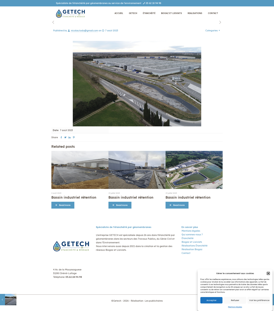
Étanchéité (188, 238)
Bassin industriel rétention (73, 197)
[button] (268, 273)
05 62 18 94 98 (153, 3)
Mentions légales (235, 307)
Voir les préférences (259, 300)
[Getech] (71, 13)
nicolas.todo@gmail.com (84, 30)
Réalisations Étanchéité (194, 245)
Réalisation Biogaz (192, 249)
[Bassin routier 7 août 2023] (8, 299)
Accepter (211, 300)
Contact (186, 253)
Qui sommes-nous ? (192, 234)
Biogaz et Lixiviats (192, 241)
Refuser (235, 300)
